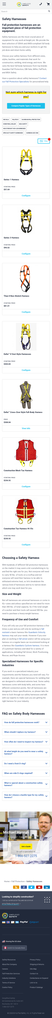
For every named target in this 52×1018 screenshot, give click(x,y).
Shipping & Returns (37, 964)
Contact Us (34, 974)
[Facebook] (24, 887)
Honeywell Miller (9, 124)
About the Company (9, 964)
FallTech (15, 119)
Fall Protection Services (11, 974)
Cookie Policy (7, 987)
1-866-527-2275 (26, 856)
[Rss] (16, 887)
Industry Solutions (9, 978)
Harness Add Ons (32, 133)
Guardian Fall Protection (31, 119)
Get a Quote (26, 846)
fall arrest (23, 639)
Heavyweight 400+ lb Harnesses (14, 128)
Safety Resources (9, 960)
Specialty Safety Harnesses (13, 133)
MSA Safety (23, 124)
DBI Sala (6, 119)
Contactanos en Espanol (39, 978)
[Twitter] (31, 887)
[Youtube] (39, 887)
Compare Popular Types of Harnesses (26, 106)
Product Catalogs (36, 987)
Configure (26, 195)
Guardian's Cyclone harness (27, 645)
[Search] (49, 11)
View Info (26, 428)
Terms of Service (8, 983)
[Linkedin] (47, 887)
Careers (5, 969)
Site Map (33, 969)
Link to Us (33, 983)
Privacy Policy (35, 960)
